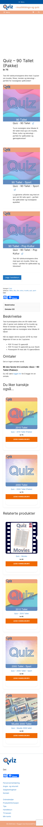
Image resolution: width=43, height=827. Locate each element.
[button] (39, 12)
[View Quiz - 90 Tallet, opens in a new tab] (33, 123)
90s (15, 290)
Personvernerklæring (11, 783)
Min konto (7, 816)
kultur (21, 290)
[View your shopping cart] (33, 12)
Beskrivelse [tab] (10, 305)
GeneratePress (31, 824)
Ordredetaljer (8, 800)
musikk (26, 290)
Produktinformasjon (11, 803)
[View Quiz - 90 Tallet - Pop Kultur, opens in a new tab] (22, 253)
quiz (30, 290)
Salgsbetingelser (9, 790)
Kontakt (6, 793)
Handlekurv (7, 810)
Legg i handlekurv (12, 277)
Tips (4, 806)
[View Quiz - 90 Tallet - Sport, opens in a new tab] (14, 189)
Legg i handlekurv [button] (21, 439)
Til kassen (7, 813)
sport (34, 290)
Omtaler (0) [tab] (10, 309)
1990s (11, 290)
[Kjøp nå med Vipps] (21, 278)
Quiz (10, 288)
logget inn (17, 374)
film (18, 290)
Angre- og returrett (10, 786)
